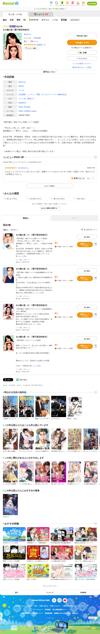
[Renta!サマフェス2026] (16, 3)
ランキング (50, 592)
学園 (38, 94)
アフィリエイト (38, 609)
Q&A (35, 606)
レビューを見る (49, 186)
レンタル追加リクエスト (82, 63)
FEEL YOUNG (24, 106)
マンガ (21, 90)
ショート (42, 14)
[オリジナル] (33, 20)
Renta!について (20, 606)
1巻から (6, 230)
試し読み (87, 237)
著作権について (38, 613)
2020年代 (22, 102)
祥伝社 (21, 86)
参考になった (79, 178)
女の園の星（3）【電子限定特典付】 (32, 305)
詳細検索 (83, 592)
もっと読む (23, 256)
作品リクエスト (55, 606)
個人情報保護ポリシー (60, 609)
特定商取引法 (26, 613)
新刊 (16, 592)
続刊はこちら (49, 71)
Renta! (5, 385)
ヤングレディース (48, 94)
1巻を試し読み (82, 35)
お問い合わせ (43, 606)
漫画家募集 (48, 613)
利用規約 (48, 609)
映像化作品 (61, 94)
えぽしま (6, 517)
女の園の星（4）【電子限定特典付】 (32, 336)
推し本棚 (83, 52)
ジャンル (74, 20)
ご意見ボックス (67, 606)
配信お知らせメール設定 (82, 67)
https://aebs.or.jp (24, 629)
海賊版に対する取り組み (62, 613)
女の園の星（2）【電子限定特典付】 (32, 268)
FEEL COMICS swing (27, 111)
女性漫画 (37, 38)
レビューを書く (32, 48)
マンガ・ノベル (15, 14)
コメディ (31, 94)
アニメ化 (22, 98)
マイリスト (83, 58)
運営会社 (75, 613)
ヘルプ (30, 606)
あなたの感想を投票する (49, 208)
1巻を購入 (82, 42)
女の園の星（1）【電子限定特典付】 (32, 234)
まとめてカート (90, 229)
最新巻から (15, 230)
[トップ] (8, 3)
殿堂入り (31, 98)
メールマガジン (80, 606)
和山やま (27, 34)
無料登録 (93, 3)
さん (23, 168)
